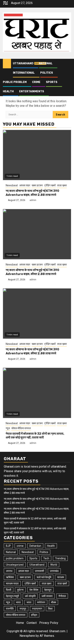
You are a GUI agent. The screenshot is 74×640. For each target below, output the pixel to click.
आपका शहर (24, 185)
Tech (46, 558)
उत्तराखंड (54, 570)
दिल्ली (8, 589)
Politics (46, 72)
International (24, 72)
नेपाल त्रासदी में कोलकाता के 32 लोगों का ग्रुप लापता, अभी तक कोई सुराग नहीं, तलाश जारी (35, 435)
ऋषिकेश (10, 577)
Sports (51, 82)
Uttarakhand (23, 63)
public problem (15, 82)
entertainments (31, 91)
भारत (18, 602)
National (46, 63)
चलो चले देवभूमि (44, 577)
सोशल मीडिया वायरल (21, 428)
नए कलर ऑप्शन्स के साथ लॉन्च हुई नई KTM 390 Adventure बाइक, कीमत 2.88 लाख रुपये (32, 193)
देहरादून (47, 589)
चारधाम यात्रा (12, 583)
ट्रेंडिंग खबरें (50, 185)
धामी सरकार (47, 596)
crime (36, 82)
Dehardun (35, 545)
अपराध (9, 570)
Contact (32, 623)
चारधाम (60, 577)
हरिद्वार (34, 614)
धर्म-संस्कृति (30, 596)
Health (8, 91)
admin (33, 200)
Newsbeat (12, 185)
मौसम (53, 602)
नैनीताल (62, 596)
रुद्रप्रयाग (37, 608)
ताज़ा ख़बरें (62, 583)
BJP (8, 545)
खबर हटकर (37, 185)
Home (20, 623)
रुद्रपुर (23, 608)
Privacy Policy (48, 623)
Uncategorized (15, 564)
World (53, 564)
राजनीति (10, 608)
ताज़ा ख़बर (62, 185)
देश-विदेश (33, 589)
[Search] (68, 63)
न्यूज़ (8, 428)
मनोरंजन (41, 602)
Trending (60, 558)
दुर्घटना (20, 589)
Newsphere (27, 636)
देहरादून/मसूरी (12, 596)
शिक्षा (50, 608)
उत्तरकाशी (39, 570)
